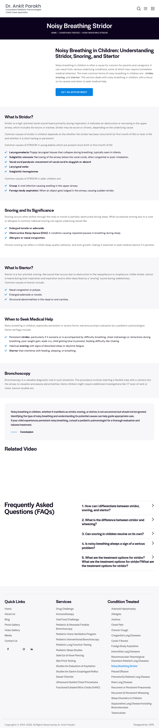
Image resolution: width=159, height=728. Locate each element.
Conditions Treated (69, 32)
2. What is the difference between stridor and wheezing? (113, 522)
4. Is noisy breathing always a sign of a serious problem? (113, 546)
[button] (118, 508)
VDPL (151, 724)
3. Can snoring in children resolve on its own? (113, 534)
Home (54, 32)
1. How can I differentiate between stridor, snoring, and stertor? (110, 508)
